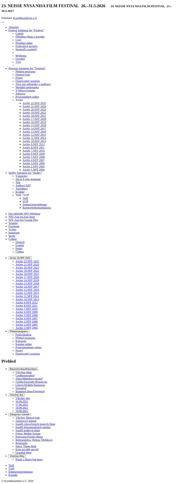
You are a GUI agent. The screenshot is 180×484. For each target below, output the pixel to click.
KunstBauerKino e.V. (25, 18)
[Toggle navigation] (2, 22)
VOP (11, 468)
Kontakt (12, 474)
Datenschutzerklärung (20, 471)
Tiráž (11, 465)
